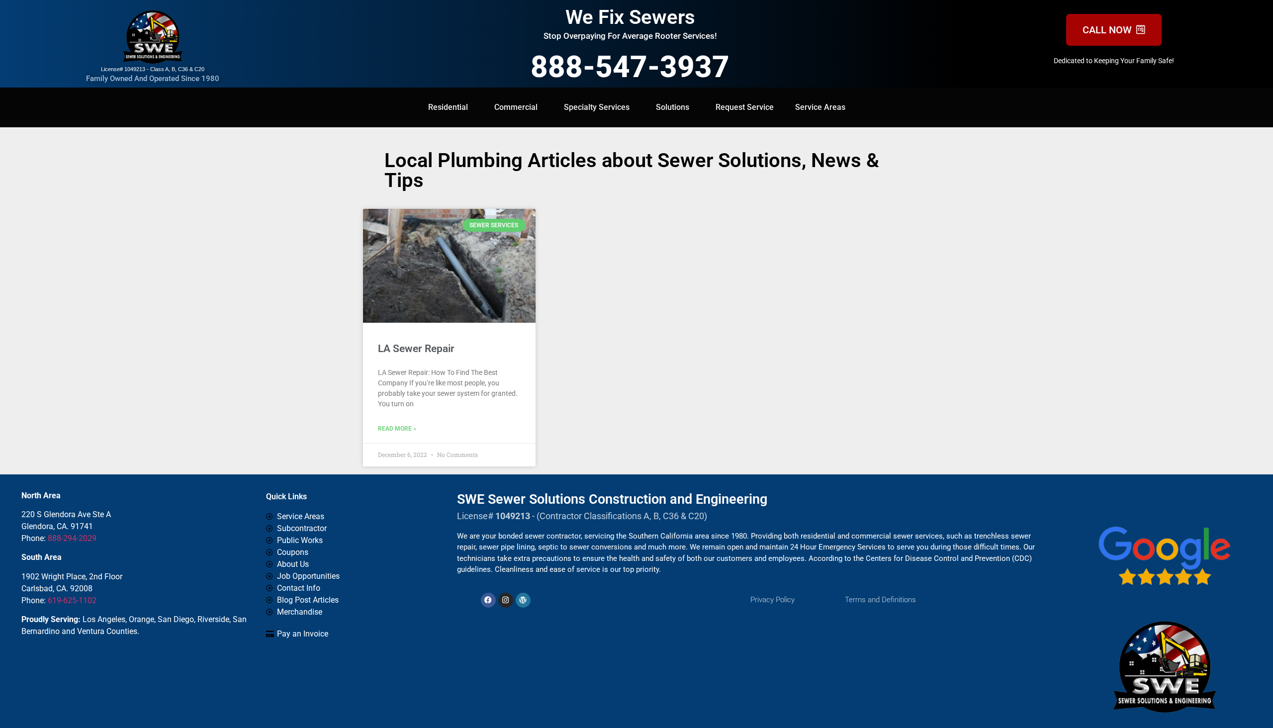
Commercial (516, 107)
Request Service (745, 107)
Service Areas (820, 107)
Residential (448, 107)
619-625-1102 (72, 600)
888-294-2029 (72, 538)
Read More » (397, 428)
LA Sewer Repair (416, 349)
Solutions (672, 107)
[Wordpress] (523, 600)
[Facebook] (488, 600)
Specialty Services (597, 107)
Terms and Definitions (880, 599)
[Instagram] (505, 600)
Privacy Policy (772, 599)
